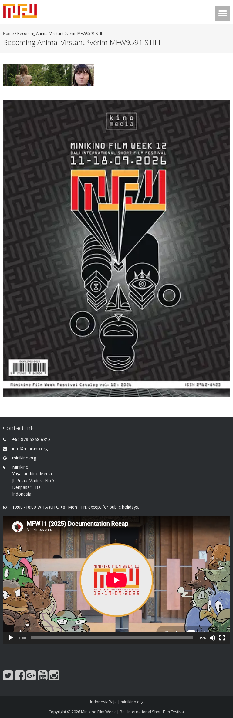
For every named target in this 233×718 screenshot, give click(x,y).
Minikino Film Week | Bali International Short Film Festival (133, 711)
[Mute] (212, 638)
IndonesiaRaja (103, 701)
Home (8, 33)
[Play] (11, 638)
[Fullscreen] (222, 638)
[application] (116, 580)
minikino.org (132, 701)
